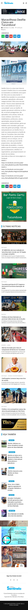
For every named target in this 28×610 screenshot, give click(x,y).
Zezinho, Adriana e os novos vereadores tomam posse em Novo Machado (15, 445)
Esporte (3, 345)
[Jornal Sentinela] (8, 3)
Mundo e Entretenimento (15, 375)
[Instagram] (14, 580)
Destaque (4, 247)
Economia (11, 452)
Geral (8, 345)
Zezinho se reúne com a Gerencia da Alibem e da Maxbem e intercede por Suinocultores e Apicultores (15, 459)
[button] (3, 36)
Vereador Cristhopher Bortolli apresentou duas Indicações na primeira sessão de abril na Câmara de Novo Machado (15, 502)
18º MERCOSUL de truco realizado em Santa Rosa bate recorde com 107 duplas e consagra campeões (14, 252)
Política (3, 314)
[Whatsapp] (17, 580)
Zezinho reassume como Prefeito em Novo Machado (15, 473)
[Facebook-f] (10, 580)
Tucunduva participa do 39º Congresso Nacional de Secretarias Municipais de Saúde (13, 286)
